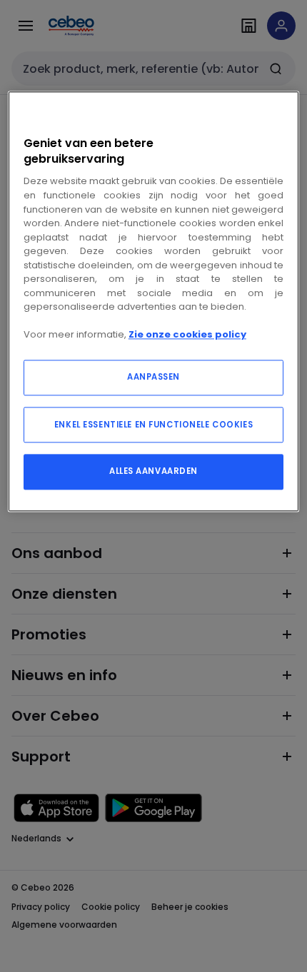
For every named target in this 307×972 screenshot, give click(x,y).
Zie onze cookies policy (187, 335)
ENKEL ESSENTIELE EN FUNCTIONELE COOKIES (153, 424)
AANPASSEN (153, 377)
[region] (154, 301)
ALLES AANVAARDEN (153, 471)
